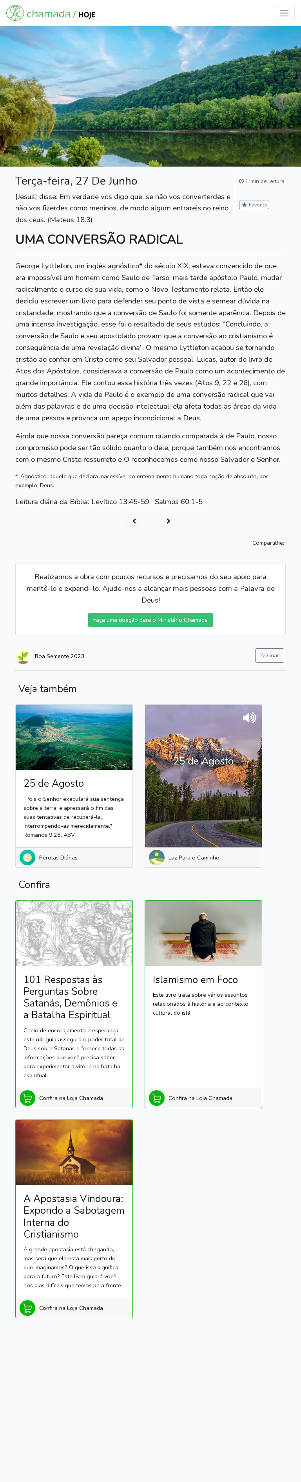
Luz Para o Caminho (194, 857)
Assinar (269, 655)
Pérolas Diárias (58, 857)
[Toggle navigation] (284, 13)
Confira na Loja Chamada (71, 1098)
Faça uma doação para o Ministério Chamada (150, 620)
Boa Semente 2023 (60, 656)
